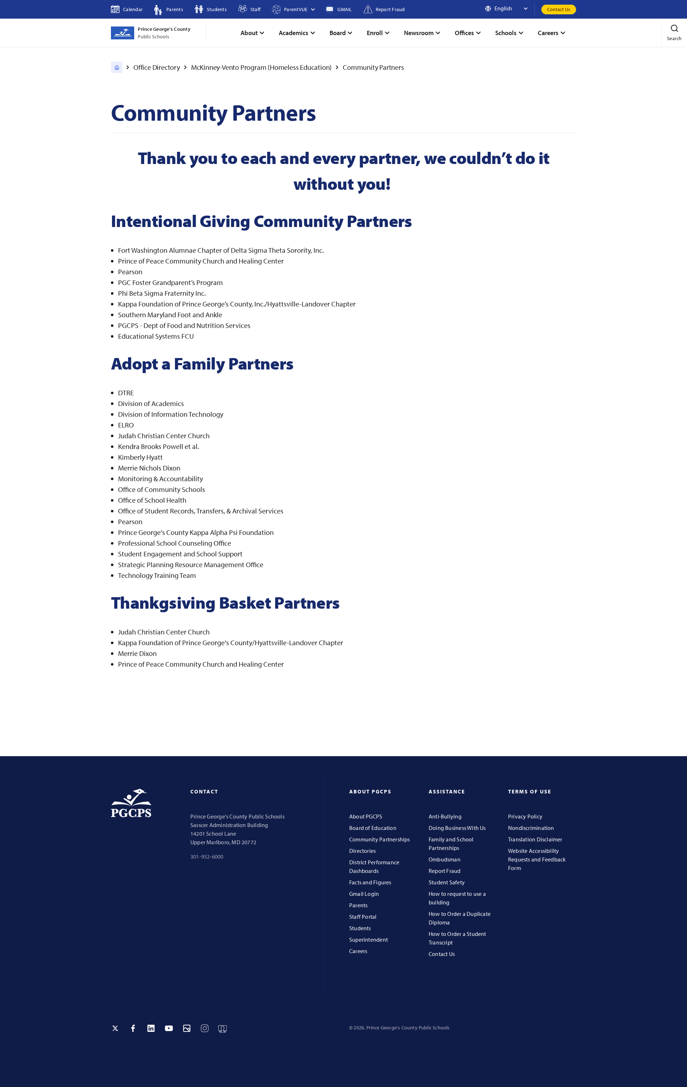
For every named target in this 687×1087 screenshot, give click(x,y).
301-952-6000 (207, 856)
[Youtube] (169, 1028)
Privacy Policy (525, 816)
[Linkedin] (151, 1028)
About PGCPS (365, 816)
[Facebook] (133, 1028)
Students (360, 928)
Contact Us (558, 9)
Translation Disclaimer (535, 839)
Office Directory (156, 67)
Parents (358, 905)
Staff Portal (363, 916)
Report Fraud (445, 870)
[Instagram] (204, 1028)
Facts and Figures (370, 882)
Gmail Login (364, 893)
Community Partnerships (379, 839)
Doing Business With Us (457, 827)
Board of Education (372, 827)
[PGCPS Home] (116, 67)
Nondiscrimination (531, 827)
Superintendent (368, 939)
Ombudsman (445, 859)
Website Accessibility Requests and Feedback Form (537, 859)
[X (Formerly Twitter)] (115, 1028)
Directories (362, 850)
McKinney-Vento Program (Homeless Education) (261, 67)
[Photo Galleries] (186, 1028)
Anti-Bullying (445, 816)
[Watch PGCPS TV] (222, 1028)
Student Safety (447, 882)
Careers (358, 951)
